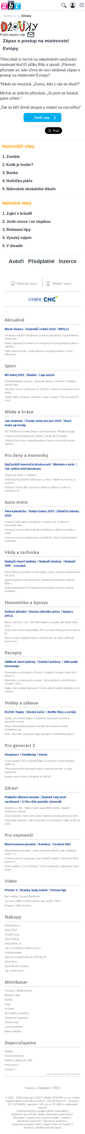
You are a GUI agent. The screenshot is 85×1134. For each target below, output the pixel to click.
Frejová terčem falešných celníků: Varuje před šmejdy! (36, 436)
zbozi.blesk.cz (13, 943)
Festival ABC (62, 844)
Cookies (65, 1117)
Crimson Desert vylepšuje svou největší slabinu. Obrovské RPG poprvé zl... (42, 860)
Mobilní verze (61, 283)
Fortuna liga (58, 890)
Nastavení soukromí (29, 1120)
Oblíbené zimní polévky (20, 662)
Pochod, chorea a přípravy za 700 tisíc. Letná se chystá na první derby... (42, 391)
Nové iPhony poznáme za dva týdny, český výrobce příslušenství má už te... (42, 574)
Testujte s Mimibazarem (18, 990)
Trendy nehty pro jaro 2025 (44, 421)
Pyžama (9, 1008)
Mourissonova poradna (20, 844)
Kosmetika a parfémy (17, 1013)
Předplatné (41, 261)
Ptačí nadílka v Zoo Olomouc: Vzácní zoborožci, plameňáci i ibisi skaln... (42, 868)
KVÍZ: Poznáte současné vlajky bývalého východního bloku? (39, 734)
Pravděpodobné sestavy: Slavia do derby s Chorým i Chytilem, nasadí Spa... (40, 383)
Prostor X (11, 890)
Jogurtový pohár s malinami (20, 475)
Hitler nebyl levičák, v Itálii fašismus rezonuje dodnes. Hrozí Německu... (39, 353)
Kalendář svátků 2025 (41, 329)
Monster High (12, 995)
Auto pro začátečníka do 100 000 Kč (26, 957)
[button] (81, 5)
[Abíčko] (10, 9)
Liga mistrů (47, 375)
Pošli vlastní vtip (12, 35)
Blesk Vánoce (14, 329)
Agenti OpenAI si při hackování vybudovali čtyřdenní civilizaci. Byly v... (40, 581)
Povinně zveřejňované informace (42, 1127)
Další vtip (42, 117)
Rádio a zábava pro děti (18, 1060)
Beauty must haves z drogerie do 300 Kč (28, 776)
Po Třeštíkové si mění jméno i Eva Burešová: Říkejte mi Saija (40, 431)
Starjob (9, 1051)
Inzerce (67, 261)
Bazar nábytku (13, 1031)
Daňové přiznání (16, 611)
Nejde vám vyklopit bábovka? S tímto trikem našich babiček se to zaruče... (42, 690)
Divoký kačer (36, 712)
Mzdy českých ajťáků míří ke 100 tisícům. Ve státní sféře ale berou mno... (39, 639)
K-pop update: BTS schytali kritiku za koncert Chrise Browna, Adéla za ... (40, 762)
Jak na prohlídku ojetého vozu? (23, 948)
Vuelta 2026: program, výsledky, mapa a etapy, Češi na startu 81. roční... (42, 399)
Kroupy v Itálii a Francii (18, 905)
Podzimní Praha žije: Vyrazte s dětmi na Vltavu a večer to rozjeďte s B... (37, 489)
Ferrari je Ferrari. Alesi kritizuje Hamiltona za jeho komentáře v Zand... (40, 531)
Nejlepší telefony (50, 561)
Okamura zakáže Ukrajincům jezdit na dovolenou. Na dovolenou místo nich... (41, 337)
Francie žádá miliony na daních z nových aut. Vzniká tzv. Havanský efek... (37, 523)
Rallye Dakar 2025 (42, 511)
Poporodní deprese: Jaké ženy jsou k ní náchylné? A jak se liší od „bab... (42, 822)
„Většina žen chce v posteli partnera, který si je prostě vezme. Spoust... (40, 442)
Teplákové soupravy (16, 1017)
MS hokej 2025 (15, 375)
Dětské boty (12, 1022)
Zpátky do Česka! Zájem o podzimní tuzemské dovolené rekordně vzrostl (37, 720)
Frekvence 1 (12, 1064)
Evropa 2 (10, 1069)
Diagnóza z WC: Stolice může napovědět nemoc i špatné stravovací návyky (37, 810)
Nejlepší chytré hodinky (21, 561)
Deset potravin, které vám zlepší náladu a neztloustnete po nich (41, 815)
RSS (57, 1088)
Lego (7, 1004)
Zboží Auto (11, 961)
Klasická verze (26, 283)
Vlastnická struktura (54, 1120)
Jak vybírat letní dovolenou (23, 468)
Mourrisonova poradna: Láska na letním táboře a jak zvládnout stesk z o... (40, 852)
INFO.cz (64, 329)
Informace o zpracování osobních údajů (35, 1117)
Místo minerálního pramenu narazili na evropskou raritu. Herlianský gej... (36, 728)
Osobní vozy (12, 934)
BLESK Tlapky (15, 712)
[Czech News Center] (51, 299)
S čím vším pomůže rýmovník (42, 801)
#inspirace (12, 754)
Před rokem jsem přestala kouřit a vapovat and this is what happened (38, 770)
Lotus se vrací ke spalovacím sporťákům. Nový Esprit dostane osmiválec (41, 539)
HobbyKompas (13, 952)
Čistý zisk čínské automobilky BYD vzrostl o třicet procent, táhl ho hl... (42, 632)
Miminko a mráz (64, 464)
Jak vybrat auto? (14, 970)
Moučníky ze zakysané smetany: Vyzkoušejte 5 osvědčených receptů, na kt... (40, 682)
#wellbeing (29, 754)
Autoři (16, 261)
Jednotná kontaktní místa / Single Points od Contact (41, 1124)
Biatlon (32, 375)
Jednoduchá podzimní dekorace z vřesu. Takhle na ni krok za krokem (40, 481)
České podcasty (14, 1055)
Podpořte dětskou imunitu (22, 797)
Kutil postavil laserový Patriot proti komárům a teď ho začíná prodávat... (39, 589)
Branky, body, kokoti (34, 890)
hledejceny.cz (12, 925)
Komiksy (44, 844)
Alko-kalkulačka (16, 511)
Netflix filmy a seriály (62, 712)
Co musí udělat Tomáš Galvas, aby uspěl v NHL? (33, 900)
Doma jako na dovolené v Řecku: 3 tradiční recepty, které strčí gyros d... (40, 674)
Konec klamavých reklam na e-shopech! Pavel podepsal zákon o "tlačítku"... (42, 345)
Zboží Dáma (12, 939)
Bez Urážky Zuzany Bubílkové (22, 896)
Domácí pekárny (49, 662)
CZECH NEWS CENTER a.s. (51, 1097)
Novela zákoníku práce (45, 611)
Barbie (8, 999)
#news (43, 754)
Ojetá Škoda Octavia (17, 966)
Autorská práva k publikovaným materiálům (42, 1111)
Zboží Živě (11, 930)
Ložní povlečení (14, 1026)
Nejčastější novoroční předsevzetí (28, 464)
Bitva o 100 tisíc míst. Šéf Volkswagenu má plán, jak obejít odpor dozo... (41, 624)
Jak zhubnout (14, 421)
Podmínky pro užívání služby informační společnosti (42, 1114)
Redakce (44, 1088)
